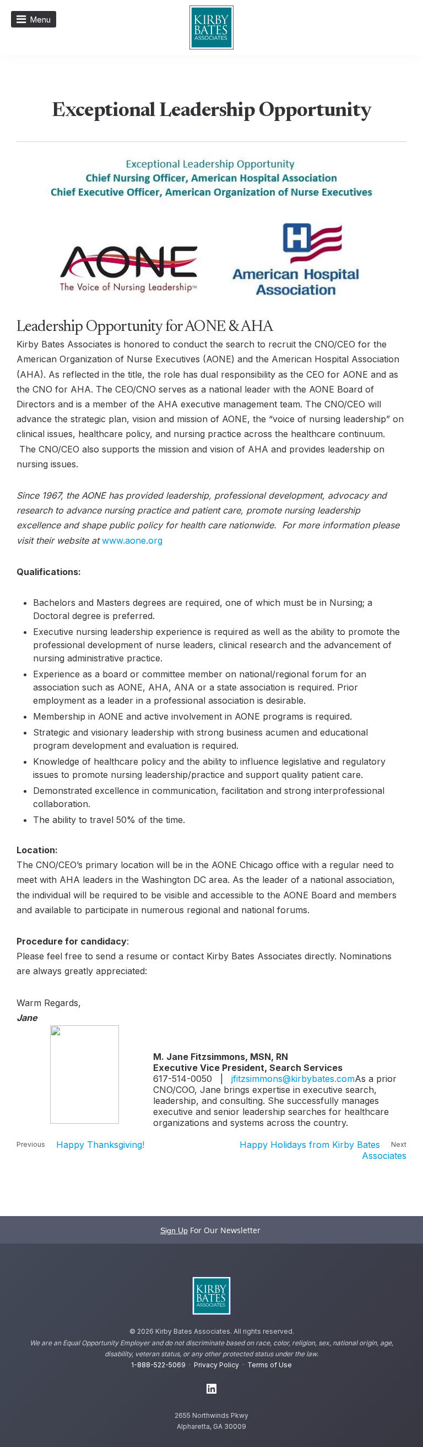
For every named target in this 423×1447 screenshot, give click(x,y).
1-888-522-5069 (158, 1365)
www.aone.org (132, 540)
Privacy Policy (216, 1365)
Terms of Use (269, 1365)
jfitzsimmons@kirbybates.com (293, 1078)
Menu (40, 19)
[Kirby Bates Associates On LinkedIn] (211, 1389)
